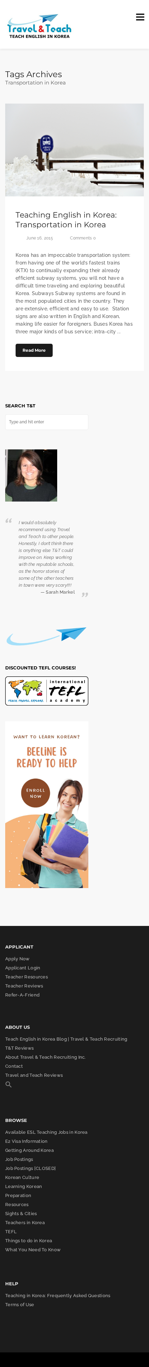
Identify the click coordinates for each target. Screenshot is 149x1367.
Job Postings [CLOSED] (30, 1168)
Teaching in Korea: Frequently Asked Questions (58, 1295)
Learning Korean (23, 1186)
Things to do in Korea (28, 1240)
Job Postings (19, 1159)
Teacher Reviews (24, 985)
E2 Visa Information (26, 1141)
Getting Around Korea (29, 1150)
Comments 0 (83, 238)
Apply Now (17, 958)
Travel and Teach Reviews (34, 1075)
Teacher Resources (26, 976)
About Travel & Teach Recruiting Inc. (45, 1057)
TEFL (11, 1231)
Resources (17, 1204)
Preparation (18, 1195)
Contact (14, 1066)
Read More (34, 350)
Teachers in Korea (25, 1222)
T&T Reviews (19, 1048)
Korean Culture (22, 1177)
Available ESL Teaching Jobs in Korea (46, 1132)
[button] (8, 1086)
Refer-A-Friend (22, 995)
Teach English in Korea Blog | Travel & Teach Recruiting (66, 1039)
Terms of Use (19, 1304)
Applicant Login (23, 967)
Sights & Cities (21, 1213)
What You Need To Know (33, 1249)
